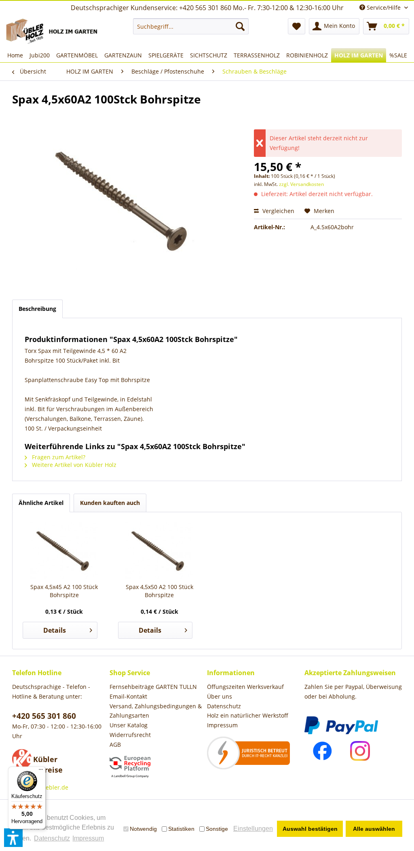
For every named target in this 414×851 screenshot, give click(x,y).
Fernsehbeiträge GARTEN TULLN (153, 687)
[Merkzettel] (296, 26)
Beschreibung (37, 309)
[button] (13, 837)
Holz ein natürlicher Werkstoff (247, 715)
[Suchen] (240, 26)
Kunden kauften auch (110, 503)
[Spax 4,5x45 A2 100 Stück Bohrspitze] (64, 550)
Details (54, 630)
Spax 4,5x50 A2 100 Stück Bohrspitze (159, 591)
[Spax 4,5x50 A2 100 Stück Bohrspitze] (159, 550)
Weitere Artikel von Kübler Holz (73, 465)
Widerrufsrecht (130, 735)
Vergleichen (277, 211)
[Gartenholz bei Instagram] (360, 751)
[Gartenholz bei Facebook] (322, 751)
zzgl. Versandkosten (301, 184)
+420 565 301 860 (44, 716)
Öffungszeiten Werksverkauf (245, 687)
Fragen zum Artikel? (57, 457)
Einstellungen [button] (253, 828)
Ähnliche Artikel (41, 503)
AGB (115, 744)
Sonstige (217, 829)
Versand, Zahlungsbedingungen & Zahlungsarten (156, 711)
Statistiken (181, 829)
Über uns (219, 696)
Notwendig (143, 829)
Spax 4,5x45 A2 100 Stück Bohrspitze (64, 591)
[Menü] (41, 771)
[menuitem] (191, 26)
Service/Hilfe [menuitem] (383, 7)
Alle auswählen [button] (374, 829)
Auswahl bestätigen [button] (310, 829)
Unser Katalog (129, 725)
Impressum (222, 725)
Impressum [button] (88, 838)
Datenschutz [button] (52, 838)
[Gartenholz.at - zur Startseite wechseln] (53, 31)
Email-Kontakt (128, 696)
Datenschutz (224, 706)
